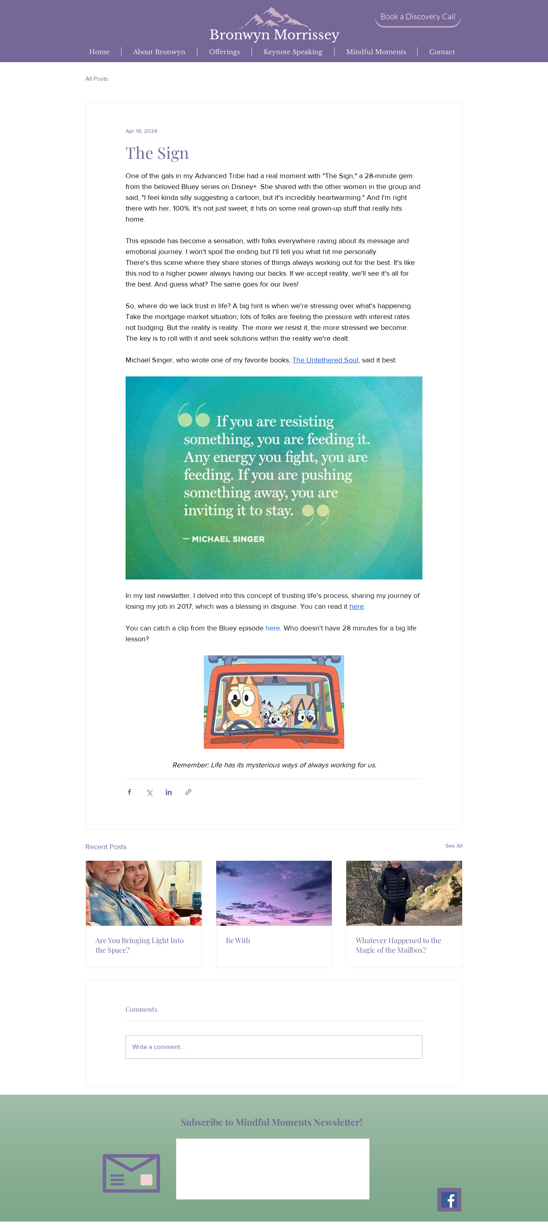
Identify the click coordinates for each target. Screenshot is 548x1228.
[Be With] (274, 893)
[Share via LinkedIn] (169, 792)
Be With (238, 940)
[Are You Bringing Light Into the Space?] (144, 893)
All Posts (96, 78)
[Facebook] (449, 1200)
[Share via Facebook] (129, 792)
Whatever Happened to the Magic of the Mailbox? (398, 945)
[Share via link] (188, 792)
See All (454, 845)
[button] (418, 16)
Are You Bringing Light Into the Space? (139, 945)
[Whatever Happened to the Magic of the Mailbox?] (404, 893)
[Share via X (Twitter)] (149, 792)
